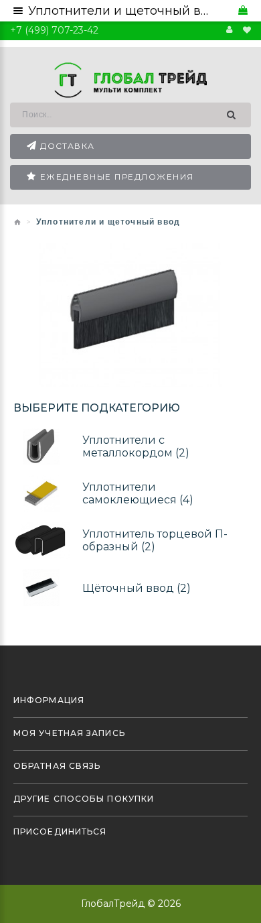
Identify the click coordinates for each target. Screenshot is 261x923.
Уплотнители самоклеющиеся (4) (137, 493)
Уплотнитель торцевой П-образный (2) (155, 540)
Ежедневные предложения (117, 177)
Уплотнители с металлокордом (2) (135, 446)
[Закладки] (247, 30)
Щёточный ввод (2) (136, 587)
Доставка (67, 146)
